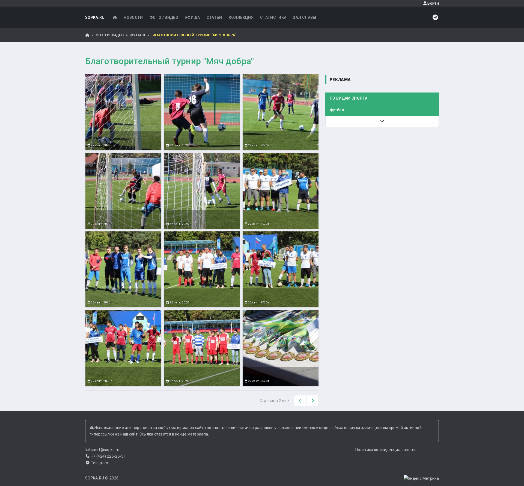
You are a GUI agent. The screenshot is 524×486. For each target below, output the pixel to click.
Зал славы (304, 17)
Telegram (99, 463)
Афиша (192, 17)
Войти (433, 3)
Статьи (214, 17)
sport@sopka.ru (105, 450)
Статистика (273, 17)
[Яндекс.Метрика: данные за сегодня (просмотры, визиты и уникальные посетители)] (421, 478)
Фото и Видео (110, 35)
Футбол (137, 35)
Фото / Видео (164, 17)
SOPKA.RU (95, 17)
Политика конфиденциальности (385, 450)
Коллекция (241, 17)
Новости (133, 17)
